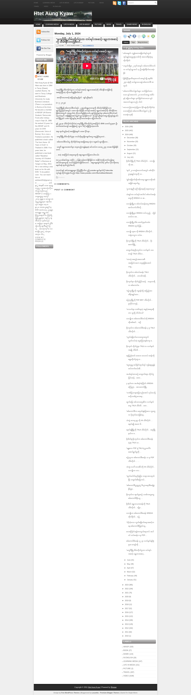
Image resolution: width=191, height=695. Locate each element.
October (130, 145)
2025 (127, 130)
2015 (127, 616)
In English (57, 6)
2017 (127, 608)
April (129, 568)
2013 (127, 624)
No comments (88, 45)
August (130, 153)
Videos (125, 42)
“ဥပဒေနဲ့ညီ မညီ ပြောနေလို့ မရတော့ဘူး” (140, 189)
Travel (36, 6)
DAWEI (126, 654)
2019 (127, 601)
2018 (127, 604)
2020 (127, 597)
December (131, 138)
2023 (127, 585)
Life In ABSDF (84, 24)
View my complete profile (40, 239)
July (129, 157)
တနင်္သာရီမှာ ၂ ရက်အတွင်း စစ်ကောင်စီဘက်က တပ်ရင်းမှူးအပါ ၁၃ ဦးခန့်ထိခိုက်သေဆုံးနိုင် (139, 69)
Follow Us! (45, 40)
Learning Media (49, 3)
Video (46, 6)
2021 (127, 593)
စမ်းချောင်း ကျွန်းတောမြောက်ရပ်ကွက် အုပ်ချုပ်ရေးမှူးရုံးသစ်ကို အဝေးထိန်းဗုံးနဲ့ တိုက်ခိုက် (137, 57)
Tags (133, 42)
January (130, 580)
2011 (127, 632)
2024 (127, 134)
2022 (127, 589)
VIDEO (126, 676)
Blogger (48, 55)
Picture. (91, 3)
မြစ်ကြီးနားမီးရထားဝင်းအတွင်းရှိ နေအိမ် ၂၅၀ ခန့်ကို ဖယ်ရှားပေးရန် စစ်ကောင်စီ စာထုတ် (138, 82)
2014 (127, 620)
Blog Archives (143, 42)
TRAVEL (126, 672)
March (129, 572)
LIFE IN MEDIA (129, 665)
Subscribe (45, 32)
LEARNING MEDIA (130, 661)
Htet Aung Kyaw (53, 13)
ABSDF (126, 647)
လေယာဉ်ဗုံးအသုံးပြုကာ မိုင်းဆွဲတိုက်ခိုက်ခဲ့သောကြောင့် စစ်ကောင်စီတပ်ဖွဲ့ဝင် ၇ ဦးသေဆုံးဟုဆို (139, 111)
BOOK (125, 650)
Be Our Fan (45, 48)
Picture (98, 24)
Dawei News (132, 24)
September (131, 149)
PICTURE (127, 669)
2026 (127, 127)
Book (102, 3)
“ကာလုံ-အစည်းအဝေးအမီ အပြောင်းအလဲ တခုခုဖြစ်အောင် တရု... (138, 263)
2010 (127, 636)
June (129, 560)
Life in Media (64, 3)
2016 (127, 612)
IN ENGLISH (128, 658)
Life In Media (69, 24)
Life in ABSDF (79, 3)
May (129, 564)
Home (36, 3)
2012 (127, 628)
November (131, 142)
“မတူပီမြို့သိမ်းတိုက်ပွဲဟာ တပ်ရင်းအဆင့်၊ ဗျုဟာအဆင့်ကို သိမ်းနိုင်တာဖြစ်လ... (87, 40)
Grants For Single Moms (128, 693)
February (130, 576)
